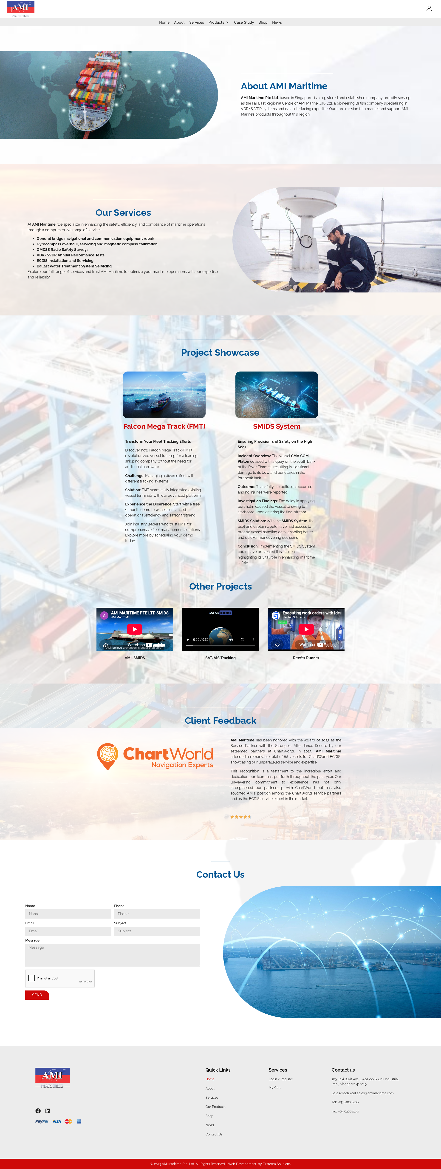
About (210, 1088)
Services (212, 1097)
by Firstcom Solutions (274, 1164)
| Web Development (241, 1164)
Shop (209, 1116)
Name (30, 906)
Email (29, 923)
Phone (119, 906)
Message (32, 940)
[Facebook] (38, 1111)
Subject (120, 923)
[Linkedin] (48, 1111)
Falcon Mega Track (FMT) (164, 426)
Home (210, 1079)
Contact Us (214, 1134)
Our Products (216, 1107)
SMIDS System (276, 426)
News (210, 1125)
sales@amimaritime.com (375, 1093)
